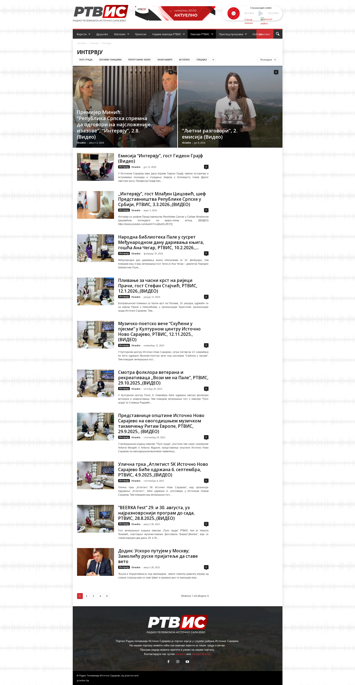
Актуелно (184, 59)
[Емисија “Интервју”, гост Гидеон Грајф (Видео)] (95, 167)
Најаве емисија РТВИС (166, 34)
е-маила (180, 654)
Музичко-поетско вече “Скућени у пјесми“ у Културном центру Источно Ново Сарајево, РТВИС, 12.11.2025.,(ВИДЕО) (159, 331)
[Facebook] (168, 662)
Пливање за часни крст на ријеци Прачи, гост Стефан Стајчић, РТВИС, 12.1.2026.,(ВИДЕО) (157, 285)
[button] (277, 34)
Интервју (124, 166)
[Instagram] (178, 662)
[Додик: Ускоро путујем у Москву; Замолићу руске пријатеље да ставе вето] (95, 562)
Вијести (82, 34)
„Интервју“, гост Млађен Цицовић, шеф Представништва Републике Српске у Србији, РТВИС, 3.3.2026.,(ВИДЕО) (162, 199)
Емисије (94, 43)
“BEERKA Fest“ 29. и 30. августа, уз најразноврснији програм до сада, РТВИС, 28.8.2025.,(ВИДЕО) (156, 513)
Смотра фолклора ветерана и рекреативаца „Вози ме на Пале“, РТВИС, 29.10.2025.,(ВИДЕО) (163, 377)
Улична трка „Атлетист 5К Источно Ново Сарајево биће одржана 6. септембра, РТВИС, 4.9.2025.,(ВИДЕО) (163, 469)
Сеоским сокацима (110, 59)
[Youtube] (187, 662)
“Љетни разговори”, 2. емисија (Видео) (209, 133)
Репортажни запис (139, 59)
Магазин (120, 34)
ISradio (81, 142)
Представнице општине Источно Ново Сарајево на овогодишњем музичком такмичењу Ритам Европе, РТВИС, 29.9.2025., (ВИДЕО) (161, 423)
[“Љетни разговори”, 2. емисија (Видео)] (230, 107)
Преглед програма (231, 34)
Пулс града (85, 59)
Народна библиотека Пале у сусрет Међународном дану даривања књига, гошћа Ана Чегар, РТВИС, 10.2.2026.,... (161, 242)
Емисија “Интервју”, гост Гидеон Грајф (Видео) (160, 158)
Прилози (140, 34)
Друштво (102, 34)
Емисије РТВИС (200, 34)
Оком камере (164, 59)
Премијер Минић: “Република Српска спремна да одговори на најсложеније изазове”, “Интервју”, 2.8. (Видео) (114, 124)
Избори (258, 34)
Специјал (201, 59)
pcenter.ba (83, 680)
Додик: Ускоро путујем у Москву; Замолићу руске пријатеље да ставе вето (158, 556)
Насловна (81, 43)
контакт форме (201, 654)
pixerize (129, 675)
